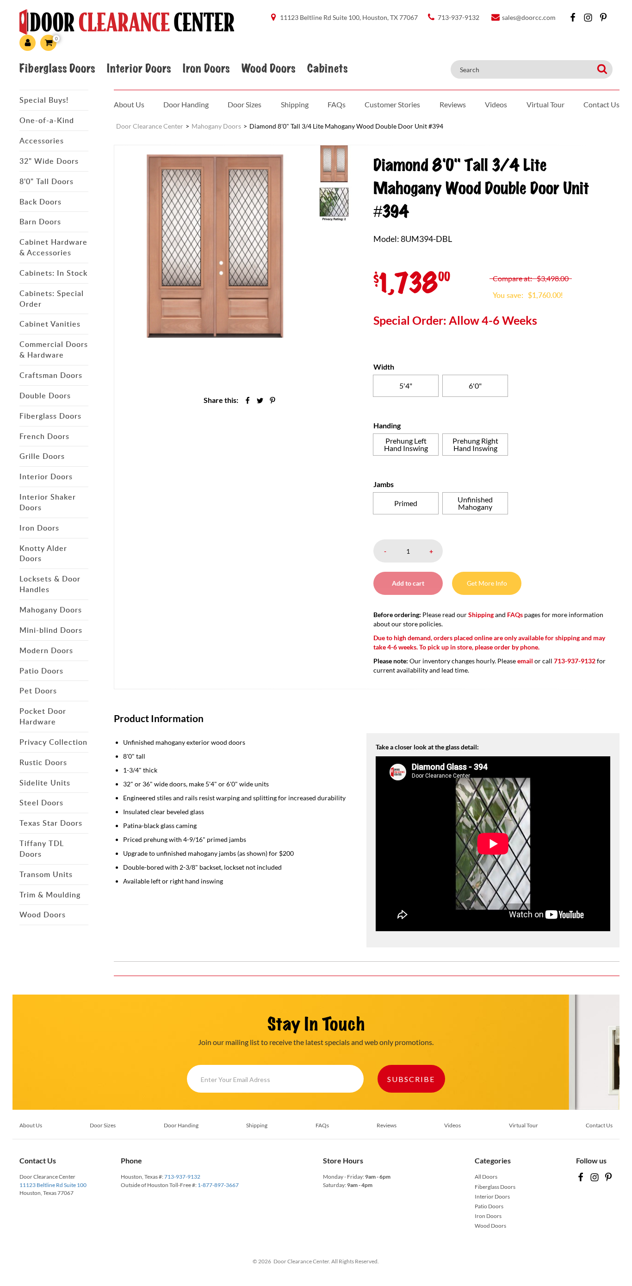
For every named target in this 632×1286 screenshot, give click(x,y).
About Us (129, 104)
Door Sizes (244, 104)
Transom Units (46, 874)
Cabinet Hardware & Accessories (53, 247)
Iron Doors (206, 68)
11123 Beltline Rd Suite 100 (53, 1184)
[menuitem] (334, 163)
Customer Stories (392, 104)
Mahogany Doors (50, 610)
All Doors (486, 1176)
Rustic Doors (43, 762)
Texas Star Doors (50, 823)
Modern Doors (46, 650)
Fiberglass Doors (57, 68)
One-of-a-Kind (46, 120)
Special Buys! (43, 100)
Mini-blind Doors (50, 630)
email (525, 661)
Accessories (41, 141)
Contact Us (601, 104)
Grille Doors (42, 456)
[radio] (405, 385)
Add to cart (408, 583)
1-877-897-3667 (218, 1184)
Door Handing (186, 104)
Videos (496, 104)
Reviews (453, 104)
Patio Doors (41, 671)
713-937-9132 (182, 1176)
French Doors (44, 436)
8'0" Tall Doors (46, 181)
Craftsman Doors (50, 375)
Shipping (295, 104)
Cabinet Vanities (50, 324)
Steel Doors (41, 803)
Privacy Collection (53, 742)
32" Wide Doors (49, 161)
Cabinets (327, 68)
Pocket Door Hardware (42, 716)
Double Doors (45, 395)
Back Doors (40, 202)
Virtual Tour (545, 104)
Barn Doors (40, 221)
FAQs (337, 104)
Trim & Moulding (50, 895)
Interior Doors (139, 68)
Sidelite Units (44, 783)
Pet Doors (38, 691)
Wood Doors (268, 68)
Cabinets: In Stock (53, 273)
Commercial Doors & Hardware (53, 349)
